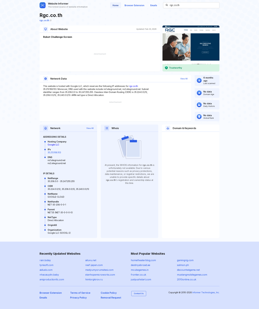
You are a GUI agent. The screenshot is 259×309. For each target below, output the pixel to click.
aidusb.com (46, 269)
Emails (153, 5)
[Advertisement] (99, 62)
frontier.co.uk (138, 274)
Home (116, 5)
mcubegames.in (140, 269)
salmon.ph (183, 265)
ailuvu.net (90, 260)
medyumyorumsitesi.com (99, 269)
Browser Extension (134, 5)
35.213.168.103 (54, 152)
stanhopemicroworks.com (100, 274)
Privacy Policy (78, 297)
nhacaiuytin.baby (49, 274)
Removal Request (111, 297)
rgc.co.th (44, 20)
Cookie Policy (109, 292)
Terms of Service (80, 292)
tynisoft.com (46, 265)
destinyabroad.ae (140, 265)
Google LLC (53, 144)
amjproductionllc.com (52, 279)
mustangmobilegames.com (192, 274)
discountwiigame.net (188, 269)
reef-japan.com (94, 265)
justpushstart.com (141, 279)
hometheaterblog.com (143, 260)
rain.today (45, 260)
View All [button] (184, 78)
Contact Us (139, 293)
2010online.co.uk (186, 279)
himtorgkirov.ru (94, 279)
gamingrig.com (185, 260)
